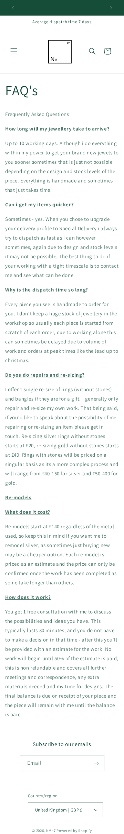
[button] (13, 51)
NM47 (51, 830)
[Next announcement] (111, 7)
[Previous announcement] (12, 7)
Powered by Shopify (74, 830)
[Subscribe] (96, 763)
